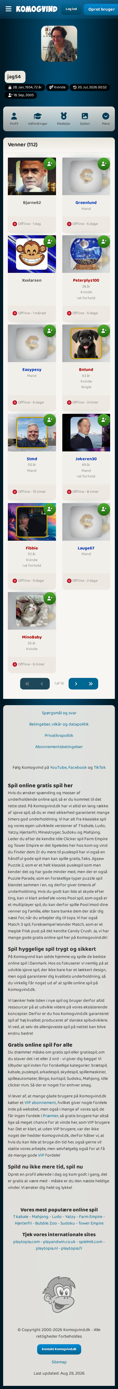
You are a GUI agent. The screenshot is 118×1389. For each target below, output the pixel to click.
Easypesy (32, 370)
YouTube (58, 767)
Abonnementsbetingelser (59, 746)
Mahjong (40, 1216)
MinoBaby (32, 637)
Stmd (32, 459)
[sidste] (90, 683)
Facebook (77, 767)
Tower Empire (91, 1223)
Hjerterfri (23, 1223)
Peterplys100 (86, 281)
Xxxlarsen (32, 281)
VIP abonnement (40, 1102)
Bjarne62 (32, 203)
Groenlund (86, 203)
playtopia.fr (71, 1248)
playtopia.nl (47, 1248)
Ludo (57, 1216)
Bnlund (86, 370)
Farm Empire (90, 1216)
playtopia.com (26, 1241)
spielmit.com (90, 1241)
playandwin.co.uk (59, 1241)
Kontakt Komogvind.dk (59, 1349)
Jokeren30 (86, 459)
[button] (106, 119)
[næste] (76, 683)
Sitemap (59, 1362)
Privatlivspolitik (59, 735)
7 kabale (20, 1216)
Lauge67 (86, 548)
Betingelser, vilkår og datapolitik (59, 724)
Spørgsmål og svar (59, 713)
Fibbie (32, 548)
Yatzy (70, 1216)
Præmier (50, 1115)
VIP (41, 1155)
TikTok (100, 767)
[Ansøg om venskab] (49, 164)
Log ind (71, 9)
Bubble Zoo (46, 1223)
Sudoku (67, 1223)
